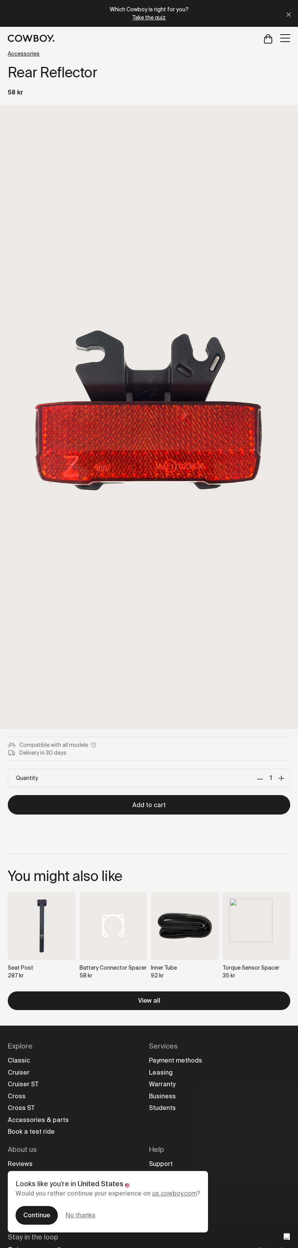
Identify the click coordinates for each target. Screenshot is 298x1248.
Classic (19, 1060)
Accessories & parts (38, 1120)
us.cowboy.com (174, 1193)
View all (149, 1000)
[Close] (288, 13)
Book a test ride (31, 1131)
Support (161, 1164)
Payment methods (175, 1060)
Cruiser (18, 1072)
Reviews (20, 1164)
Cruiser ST (23, 1084)
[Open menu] (285, 38)
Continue (36, 1215)
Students (162, 1108)
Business (162, 1096)
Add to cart (149, 805)
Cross (17, 1096)
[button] (287, 1237)
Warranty (162, 1084)
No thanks (80, 1215)
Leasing (161, 1072)
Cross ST (21, 1108)
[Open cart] (268, 38)
